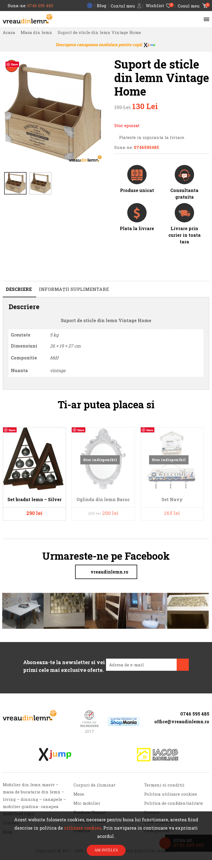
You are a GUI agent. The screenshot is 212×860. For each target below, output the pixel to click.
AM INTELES (106, 850)
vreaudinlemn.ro (109, 572)
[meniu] (205, 19)
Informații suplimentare (74, 289)
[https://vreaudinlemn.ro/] (30, 715)
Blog (101, 5)
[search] (197, 19)
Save (14, 64)
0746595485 (146, 147)
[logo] (27, 18)
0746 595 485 (40, 5)
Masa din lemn (36, 32)
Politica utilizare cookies (170, 794)
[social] (177, 729)
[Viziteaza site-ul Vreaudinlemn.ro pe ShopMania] (123, 721)
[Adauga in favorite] (59, 434)
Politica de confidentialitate (173, 803)
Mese (78, 794)
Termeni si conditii (164, 785)
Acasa (9, 32)
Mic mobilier (86, 803)
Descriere (19, 289)
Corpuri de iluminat (94, 785)
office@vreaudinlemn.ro (181, 721)
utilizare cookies (82, 828)
